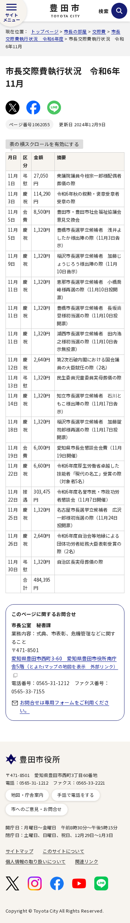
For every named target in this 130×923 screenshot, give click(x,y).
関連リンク (86, 861)
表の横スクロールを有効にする (44, 143)
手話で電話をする (75, 795)
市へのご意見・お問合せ (36, 809)
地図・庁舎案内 (27, 795)
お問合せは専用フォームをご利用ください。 (64, 706)
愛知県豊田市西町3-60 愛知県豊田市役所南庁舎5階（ (64, 662)
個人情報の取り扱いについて (36, 861)
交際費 (99, 31)
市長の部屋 (75, 31)
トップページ (45, 31)
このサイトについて (63, 851)
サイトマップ (19, 851)
